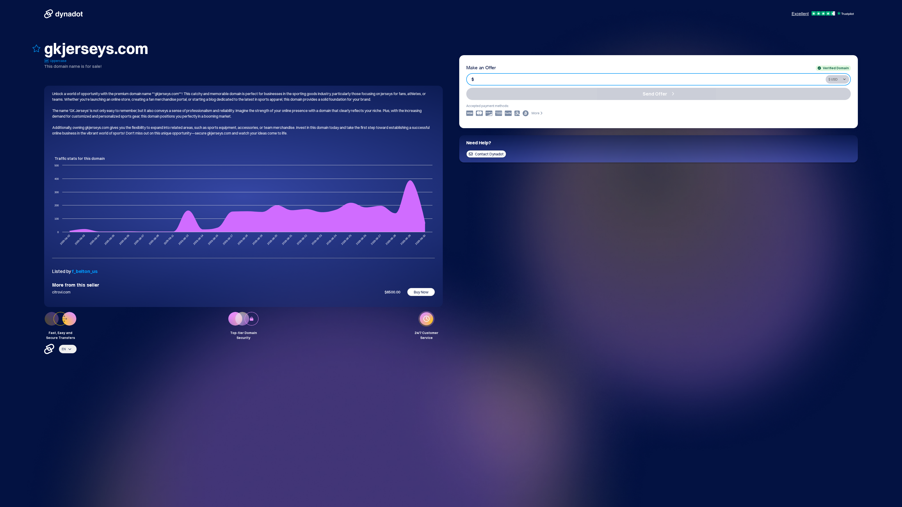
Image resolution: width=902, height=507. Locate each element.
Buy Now (421, 292)
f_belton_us (85, 271)
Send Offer (655, 94)
